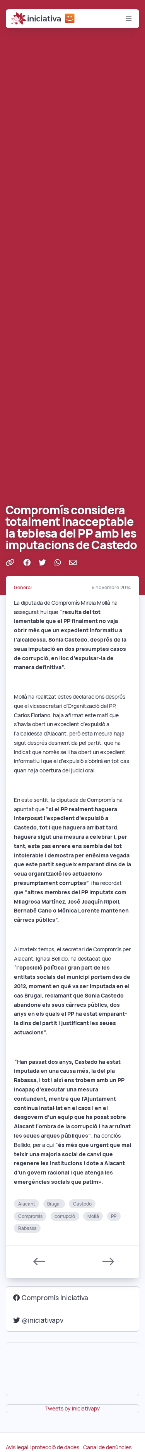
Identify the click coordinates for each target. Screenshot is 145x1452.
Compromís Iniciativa (55, 1297)
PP (113, 1216)
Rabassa (27, 1228)
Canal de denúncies (107, 1447)
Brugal (54, 1204)
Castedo (82, 1204)
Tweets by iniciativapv (72, 1408)
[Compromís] (70, 18)
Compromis (30, 1216)
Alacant (26, 1204)
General (23, 587)
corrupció (65, 1216)
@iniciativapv (42, 1320)
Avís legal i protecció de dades (42, 1447)
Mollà (93, 1216)
